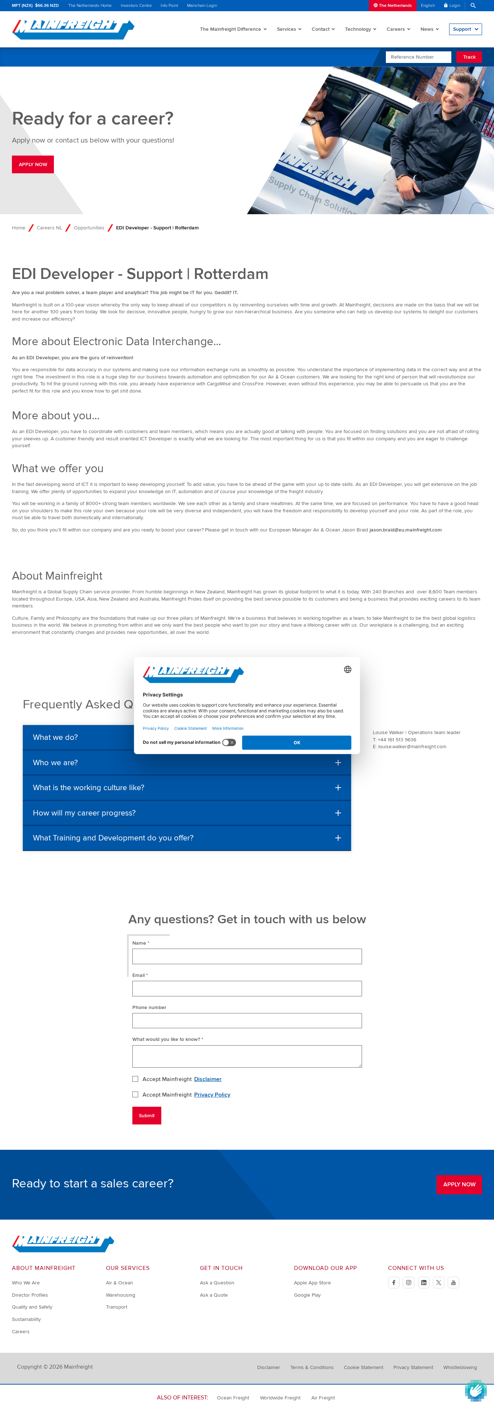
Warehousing (120, 1295)
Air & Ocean (119, 1283)
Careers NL (49, 228)
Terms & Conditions (312, 1367)
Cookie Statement (363, 1367)
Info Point (169, 5)
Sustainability (26, 1319)
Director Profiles (30, 1295)
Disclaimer (208, 1079)
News (427, 29)
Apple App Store (312, 1283)
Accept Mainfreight (182, 1079)
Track (469, 57)
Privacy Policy (212, 1094)
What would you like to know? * (167, 1039)
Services (286, 29)
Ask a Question (217, 1283)
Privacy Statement (413, 1367)
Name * (140, 943)
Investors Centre (136, 5)
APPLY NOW (33, 164)
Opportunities (89, 228)
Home (18, 228)
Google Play (307, 1295)
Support (462, 29)
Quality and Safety (32, 1307)
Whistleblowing (460, 1367)
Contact (320, 29)
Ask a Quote (214, 1295)
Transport (116, 1307)
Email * (140, 975)
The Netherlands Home (90, 5)
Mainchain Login (202, 5)
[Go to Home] (63, 1251)
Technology (358, 29)
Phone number (149, 1007)
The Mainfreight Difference (230, 29)
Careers (396, 29)
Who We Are (26, 1283)
